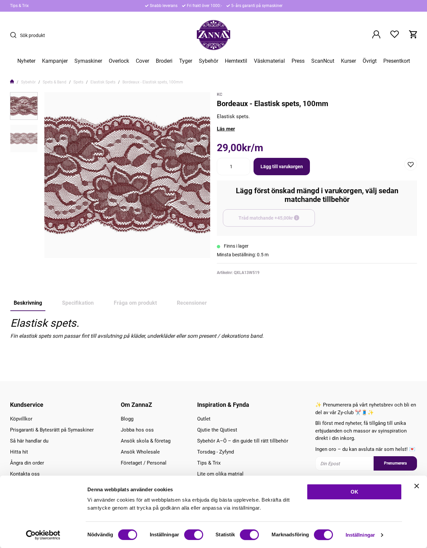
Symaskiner (88, 61)
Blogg (127, 419)
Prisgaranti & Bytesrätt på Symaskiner (52, 430)
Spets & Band (54, 82)
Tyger (185, 61)
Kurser (348, 61)
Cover (142, 61)
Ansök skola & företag (145, 441)
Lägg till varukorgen (282, 166)
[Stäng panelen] (416, 486)
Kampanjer (55, 61)
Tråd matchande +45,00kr (277, 221)
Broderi (164, 61)
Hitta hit (19, 452)
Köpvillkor (21, 419)
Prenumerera (395, 463)
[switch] (193, 534)
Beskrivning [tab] (28, 303)
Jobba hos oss (137, 430)
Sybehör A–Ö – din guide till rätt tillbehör (242, 441)
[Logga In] (376, 35)
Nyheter (26, 61)
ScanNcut (322, 61)
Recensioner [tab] (192, 303)
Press (298, 61)
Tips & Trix (19, 5)
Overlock (119, 61)
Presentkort (396, 61)
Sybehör (208, 61)
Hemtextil (236, 61)
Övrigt (370, 61)
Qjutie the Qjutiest (217, 430)
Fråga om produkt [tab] (135, 303)
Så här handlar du (29, 441)
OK (354, 492)
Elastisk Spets (102, 82)
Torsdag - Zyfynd (215, 452)
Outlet (203, 419)
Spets (78, 82)
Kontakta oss (25, 474)
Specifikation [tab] (78, 303)
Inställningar (360, 535)
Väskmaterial (269, 61)
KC (220, 94)
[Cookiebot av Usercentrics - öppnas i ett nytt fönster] (43, 535)
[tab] (23, 105)
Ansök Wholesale (140, 452)
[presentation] (24, 106)
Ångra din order (27, 463)
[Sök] (15, 35)
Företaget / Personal (143, 463)
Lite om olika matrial (220, 474)
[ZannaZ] (213, 35)
